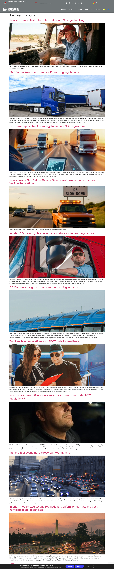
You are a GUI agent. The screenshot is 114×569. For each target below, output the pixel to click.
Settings (89, 566)
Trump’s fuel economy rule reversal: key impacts (39, 452)
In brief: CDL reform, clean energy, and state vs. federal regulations (51, 233)
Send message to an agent (45, 3)
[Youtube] (75, 3)
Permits (98, 9)
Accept (70, 566)
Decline (79, 566)
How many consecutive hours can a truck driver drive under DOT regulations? (50, 397)
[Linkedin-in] (78, 3)
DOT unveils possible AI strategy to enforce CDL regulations (47, 126)
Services (71, 9)
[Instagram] (69, 3)
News (86, 9)
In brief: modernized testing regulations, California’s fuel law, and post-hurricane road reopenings (54, 508)
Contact (80, 9)
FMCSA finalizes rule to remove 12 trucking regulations (44, 72)
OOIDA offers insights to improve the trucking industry (43, 287)
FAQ (92, 9)
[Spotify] (81, 3)
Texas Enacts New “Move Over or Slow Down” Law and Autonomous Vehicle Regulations (52, 182)
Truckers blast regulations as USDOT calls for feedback (44, 341)
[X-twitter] (72, 3)
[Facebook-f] (66, 3)
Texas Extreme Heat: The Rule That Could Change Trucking (47, 20)
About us (63, 9)
